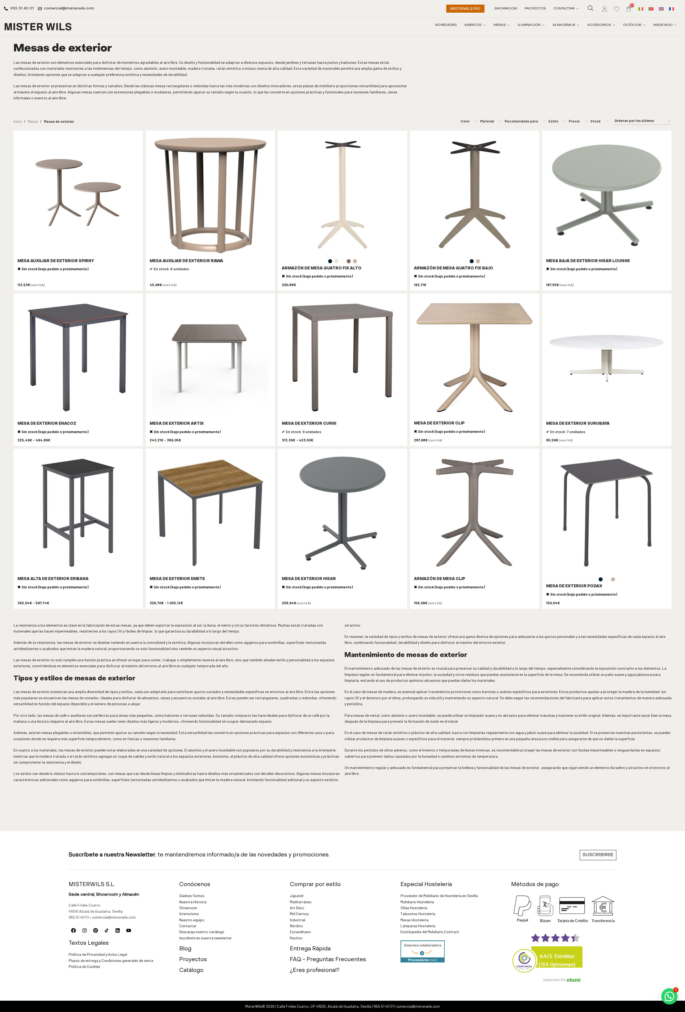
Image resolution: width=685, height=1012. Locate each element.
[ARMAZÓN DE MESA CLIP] (474, 513)
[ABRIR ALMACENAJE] (578, 25)
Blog (185, 949)
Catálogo (191, 970)
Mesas (33, 121)
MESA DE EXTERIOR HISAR (309, 579)
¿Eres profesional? (314, 970)
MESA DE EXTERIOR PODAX (574, 586)
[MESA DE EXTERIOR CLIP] (474, 358)
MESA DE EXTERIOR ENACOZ (46, 424)
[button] (669, 996)
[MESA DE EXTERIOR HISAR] (342, 513)
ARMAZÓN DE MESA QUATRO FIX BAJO (453, 268)
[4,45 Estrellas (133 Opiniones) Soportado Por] (524, 957)
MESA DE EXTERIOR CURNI (309, 424)
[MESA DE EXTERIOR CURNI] (342, 358)
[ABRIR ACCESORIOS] (614, 25)
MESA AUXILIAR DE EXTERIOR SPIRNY (55, 261)
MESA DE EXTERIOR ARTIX (177, 424)
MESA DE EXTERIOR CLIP (439, 423)
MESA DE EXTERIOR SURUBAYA (578, 424)
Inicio (17, 121)
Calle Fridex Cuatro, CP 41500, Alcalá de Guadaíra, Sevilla (324, 1006)
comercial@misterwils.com (114, 917)
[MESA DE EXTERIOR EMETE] (210, 513)
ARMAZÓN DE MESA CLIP (439, 579)
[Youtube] (129, 930)
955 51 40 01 (79, 917)
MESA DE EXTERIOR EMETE (177, 579)
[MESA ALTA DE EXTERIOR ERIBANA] (78, 513)
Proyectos (193, 959)
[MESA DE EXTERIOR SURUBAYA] (607, 358)
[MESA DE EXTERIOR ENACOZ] (78, 358)
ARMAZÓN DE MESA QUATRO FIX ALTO (321, 268)
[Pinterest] (95, 930)
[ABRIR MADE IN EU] (675, 25)
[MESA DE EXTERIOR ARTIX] (210, 358)
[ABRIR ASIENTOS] (484, 25)
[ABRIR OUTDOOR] (644, 25)
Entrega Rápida (310, 949)
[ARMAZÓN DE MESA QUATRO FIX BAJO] (474, 195)
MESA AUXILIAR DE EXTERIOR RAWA (186, 261)
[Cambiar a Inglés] (661, 8)
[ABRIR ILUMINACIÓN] (543, 25)
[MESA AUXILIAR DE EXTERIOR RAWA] (210, 195)
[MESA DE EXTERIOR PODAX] (607, 513)
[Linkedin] (117, 930)
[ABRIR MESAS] (508, 25)
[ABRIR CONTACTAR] (577, 8)
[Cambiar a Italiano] (641, 8)
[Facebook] (73, 930)
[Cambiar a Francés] (671, 8)
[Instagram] (84, 930)
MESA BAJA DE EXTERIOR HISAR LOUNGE (588, 261)
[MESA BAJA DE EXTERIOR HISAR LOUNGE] (607, 195)
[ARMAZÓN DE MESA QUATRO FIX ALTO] (342, 195)
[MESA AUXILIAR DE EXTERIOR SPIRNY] (78, 195)
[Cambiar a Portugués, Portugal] (651, 8)
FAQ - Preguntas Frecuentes (328, 959)
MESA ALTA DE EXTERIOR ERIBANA (53, 579)
